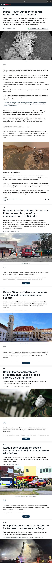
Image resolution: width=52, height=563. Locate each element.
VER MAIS (26, 283)
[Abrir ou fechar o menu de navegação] (50, 5)
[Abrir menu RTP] (26, 1)
